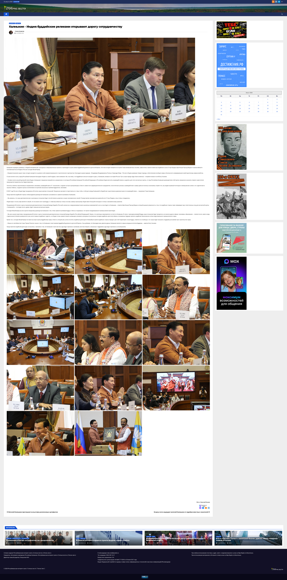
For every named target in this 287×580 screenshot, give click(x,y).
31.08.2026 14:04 (12, 543)
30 (277, 111)
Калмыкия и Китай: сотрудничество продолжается (30, 540)
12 (240, 105)
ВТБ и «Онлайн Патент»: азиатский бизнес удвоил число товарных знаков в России (247, 539)
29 (267, 111)
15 (267, 105)
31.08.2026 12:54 (152, 543)
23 (277, 108)
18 (230, 108)
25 (230, 111)
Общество (18, 23)
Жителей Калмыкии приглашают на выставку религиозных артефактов (33, 512)
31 (221, 114)
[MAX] (200, 508)
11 (230, 105)
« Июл (218, 119)
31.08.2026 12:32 (221, 543)
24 (221, 111)
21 (258, 108)
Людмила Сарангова (164, 543)
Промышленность (16, 538)
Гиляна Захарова (19, 31)
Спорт (153, 536)
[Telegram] (209, 508)
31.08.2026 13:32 (82, 543)
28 (258, 111)
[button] (282, 14)
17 (221, 108)
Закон (78, 538)
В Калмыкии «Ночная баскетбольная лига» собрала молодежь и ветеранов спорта (175, 539)
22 (267, 108)
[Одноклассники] (206, 508)
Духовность (12, 23)
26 (240, 111)
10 (221, 105)
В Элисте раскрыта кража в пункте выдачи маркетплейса (102, 540)
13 (249, 105)
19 (240, 108)
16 (277, 105)
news (20, 543)
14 (258, 105)
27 (249, 111)
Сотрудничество (25, 538)
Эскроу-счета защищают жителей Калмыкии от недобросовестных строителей (181, 512)
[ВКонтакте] (203, 508)
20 (249, 108)
